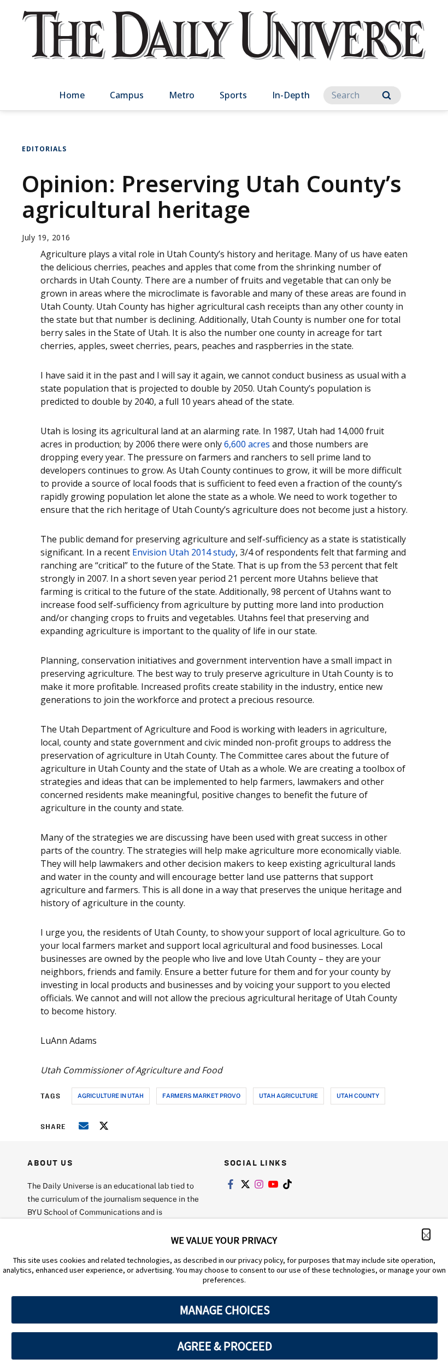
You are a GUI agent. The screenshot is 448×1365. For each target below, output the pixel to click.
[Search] (386, 95)
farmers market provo (201, 1095)
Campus (127, 95)
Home (72, 95)
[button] (426, 1234)
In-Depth (291, 95)
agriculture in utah (111, 1095)
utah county (358, 1095)
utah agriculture (288, 1095)
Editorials (44, 148)
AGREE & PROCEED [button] (225, 1346)
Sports (233, 95)
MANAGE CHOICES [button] (225, 1309)
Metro (181, 95)
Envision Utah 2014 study (183, 552)
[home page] (224, 46)
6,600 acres (247, 444)
